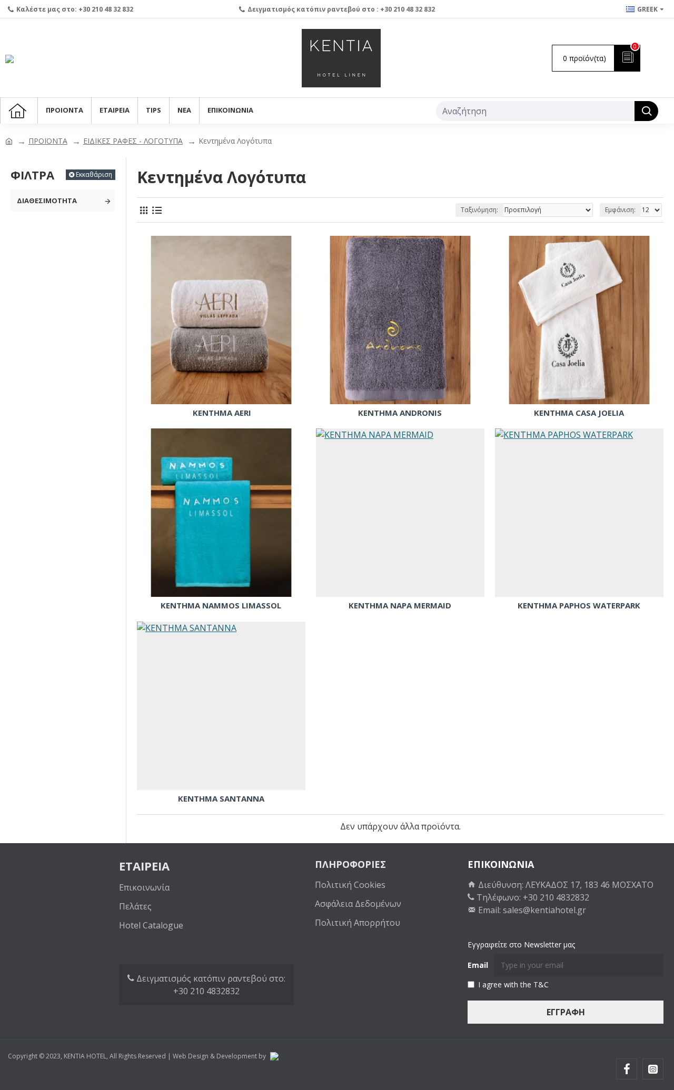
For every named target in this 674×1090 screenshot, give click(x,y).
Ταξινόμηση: (479, 209)
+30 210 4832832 (206, 991)
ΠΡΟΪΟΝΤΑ (47, 141)
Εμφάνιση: (620, 209)
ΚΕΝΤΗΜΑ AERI (221, 413)
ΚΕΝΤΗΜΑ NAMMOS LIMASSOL (221, 606)
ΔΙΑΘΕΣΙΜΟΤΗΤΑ (47, 200)
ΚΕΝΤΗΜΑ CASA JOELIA (579, 413)
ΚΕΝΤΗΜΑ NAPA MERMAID (400, 606)
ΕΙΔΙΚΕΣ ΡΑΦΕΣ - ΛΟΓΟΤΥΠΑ (133, 141)
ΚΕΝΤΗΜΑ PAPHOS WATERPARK (579, 606)
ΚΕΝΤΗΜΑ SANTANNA (221, 799)
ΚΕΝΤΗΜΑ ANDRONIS (400, 413)
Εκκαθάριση (94, 174)
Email (478, 965)
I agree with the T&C (513, 984)
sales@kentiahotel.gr (544, 910)
